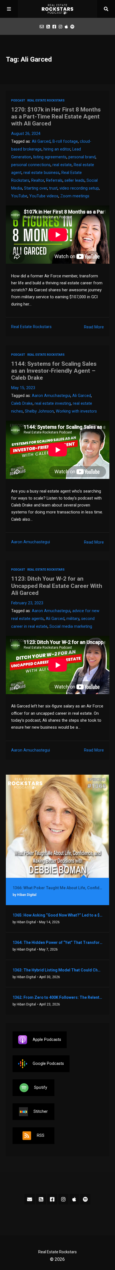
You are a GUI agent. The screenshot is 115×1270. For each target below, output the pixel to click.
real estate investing (53, 403)
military (72, 618)
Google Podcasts (48, 1063)
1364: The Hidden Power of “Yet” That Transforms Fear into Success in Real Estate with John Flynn (58, 942)
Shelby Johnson (39, 411)
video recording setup (79, 188)
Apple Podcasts (47, 1039)
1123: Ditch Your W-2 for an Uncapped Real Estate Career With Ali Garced (56, 585)
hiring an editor (57, 149)
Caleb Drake (22, 403)
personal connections (31, 165)
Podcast (18, 100)
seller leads (74, 180)
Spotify (40, 1087)
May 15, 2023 (23, 388)
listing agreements (49, 157)
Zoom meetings (74, 196)
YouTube (19, 196)
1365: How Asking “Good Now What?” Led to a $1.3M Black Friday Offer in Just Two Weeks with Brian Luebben (58, 915)
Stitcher (40, 1111)
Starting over (35, 188)
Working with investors (76, 411)
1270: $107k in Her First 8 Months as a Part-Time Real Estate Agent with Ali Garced (56, 116)
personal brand (81, 157)
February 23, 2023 (27, 603)
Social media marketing (70, 626)
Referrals (54, 180)
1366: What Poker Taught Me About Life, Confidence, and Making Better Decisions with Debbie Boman (58, 888)
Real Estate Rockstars (45, 100)
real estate (62, 165)
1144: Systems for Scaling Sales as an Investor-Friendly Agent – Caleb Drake (54, 370)
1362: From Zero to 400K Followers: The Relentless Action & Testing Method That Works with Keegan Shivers (58, 997)
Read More (94, 326)
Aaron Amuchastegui (51, 395)
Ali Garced (41, 141)
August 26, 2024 (25, 133)
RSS (40, 1135)
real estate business (41, 172)
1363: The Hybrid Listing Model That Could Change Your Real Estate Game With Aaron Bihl (58, 970)
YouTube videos (43, 196)
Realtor (37, 180)
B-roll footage (65, 141)
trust (53, 188)
